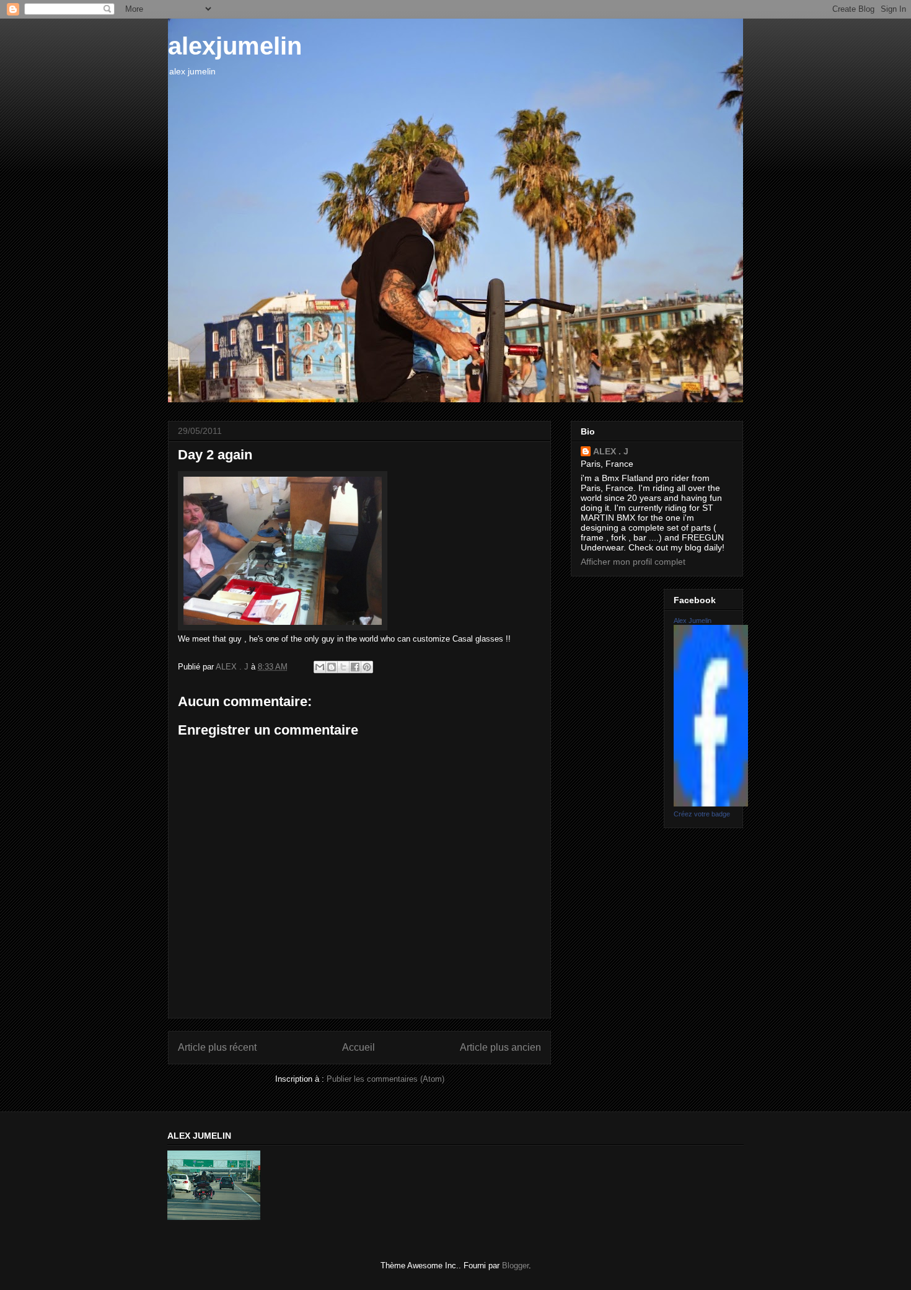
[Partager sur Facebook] (355, 667)
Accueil (358, 1047)
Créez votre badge (702, 814)
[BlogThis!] (331, 667)
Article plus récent (217, 1047)
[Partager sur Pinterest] (367, 667)
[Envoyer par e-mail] (320, 667)
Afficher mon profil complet (633, 562)
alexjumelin (235, 46)
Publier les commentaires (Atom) (385, 1079)
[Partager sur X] (343, 667)
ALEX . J (610, 451)
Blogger (515, 1265)
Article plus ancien (500, 1047)
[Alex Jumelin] (711, 803)
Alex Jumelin (692, 620)
